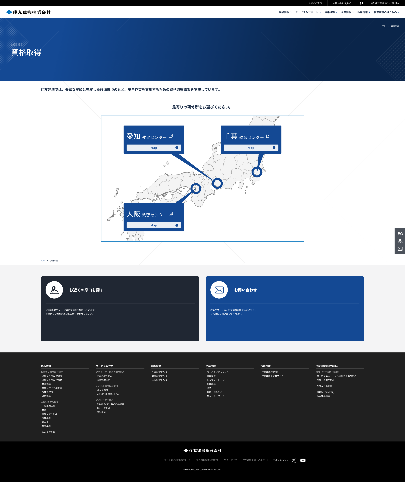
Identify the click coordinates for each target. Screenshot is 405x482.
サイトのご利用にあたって (177, 459)
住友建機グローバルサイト (388, 3)
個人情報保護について (207, 459)
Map (251, 147)
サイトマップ (230, 459)
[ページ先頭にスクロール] (397, 466)
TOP (383, 26)
